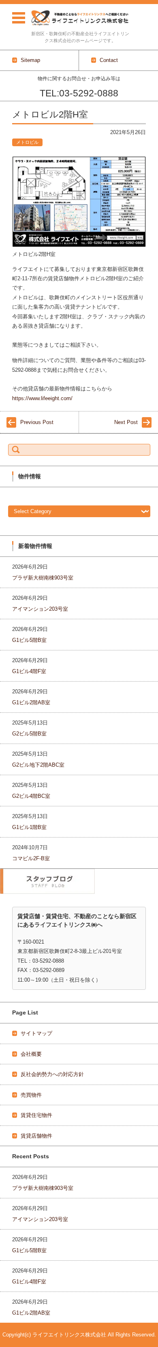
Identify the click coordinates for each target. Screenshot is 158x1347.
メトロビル (27, 142)
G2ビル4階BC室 (31, 796)
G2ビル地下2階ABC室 (38, 765)
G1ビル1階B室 (29, 827)
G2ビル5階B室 (29, 734)
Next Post (126, 422)
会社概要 (31, 1054)
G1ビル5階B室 (29, 640)
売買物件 (31, 1095)
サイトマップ (36, 1033)
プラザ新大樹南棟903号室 (42, 578)
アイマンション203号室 (40, 609)
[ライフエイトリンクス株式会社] (80, 18)
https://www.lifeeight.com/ (42, 398)
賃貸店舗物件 (36, 1136)
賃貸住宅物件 (36, 1115)
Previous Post (36, 422)
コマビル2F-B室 (31, 858)
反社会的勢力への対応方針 (52, 1074)
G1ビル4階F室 (29, 671)
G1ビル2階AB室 (31, 702)
